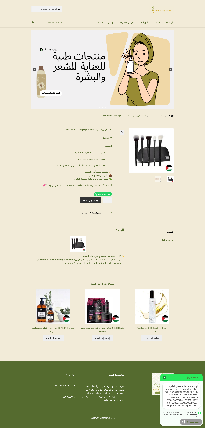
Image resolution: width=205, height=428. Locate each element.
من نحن (111, 22)
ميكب (84, 213)
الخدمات (157, 22)
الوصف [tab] (170, 232)
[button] (34, 69)
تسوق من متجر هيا (127, 22)
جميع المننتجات (153, 116)
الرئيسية (170, 22)
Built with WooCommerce (103, 418)
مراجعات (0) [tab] (168, 240)
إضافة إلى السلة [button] (151, 338)
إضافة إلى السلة (90, 200)
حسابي (99, 22)
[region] (102, 69)
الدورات (145, 22)
